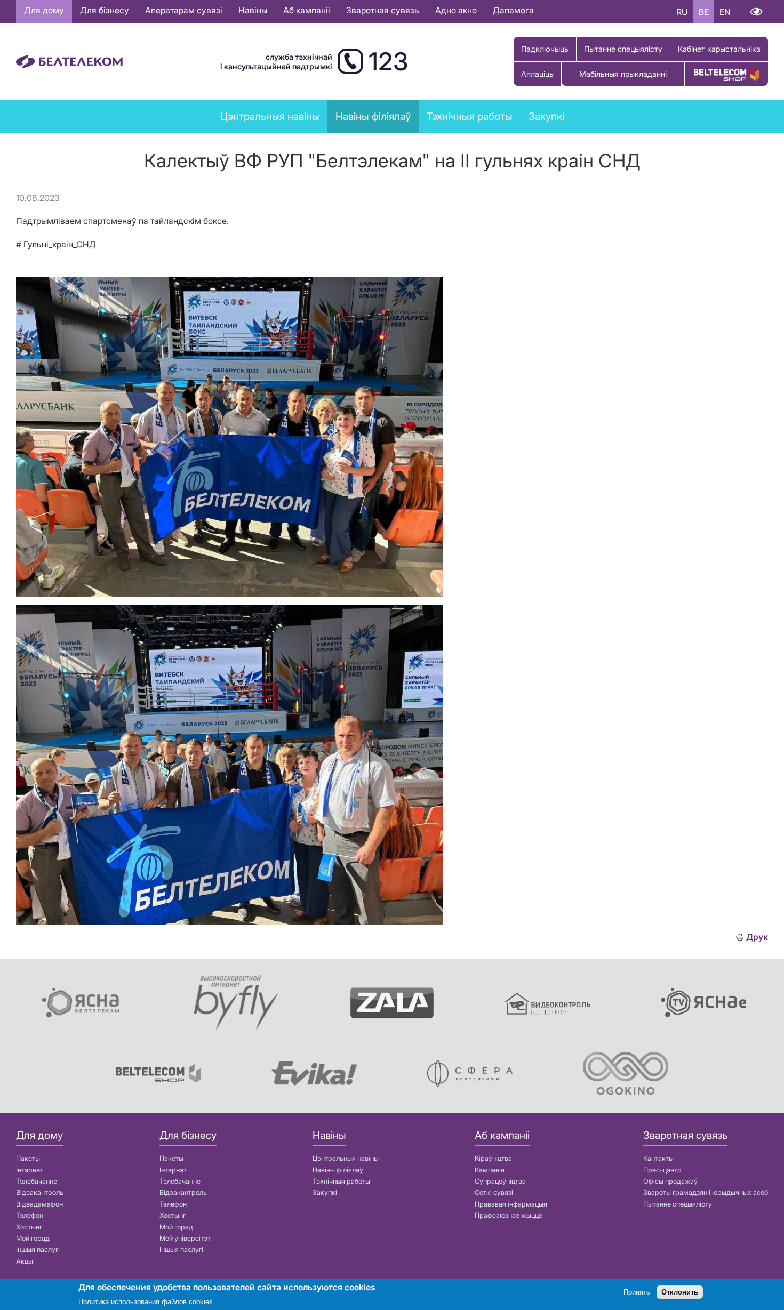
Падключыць (545, 48)
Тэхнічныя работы (470, 116)
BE (704, 11)
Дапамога (513, 10)
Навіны (252, 10)
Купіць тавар (726, 73)
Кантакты (658, 1158)
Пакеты (28, 1158)
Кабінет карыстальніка (719, 48)
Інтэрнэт (29, 1170)
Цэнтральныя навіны (269, 116)
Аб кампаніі (306, 10)
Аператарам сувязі (183, 10)
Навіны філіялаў (338, 1170)
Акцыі (25, 1261)
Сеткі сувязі (494, 1192)
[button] (229, 594)
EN (725, 11)
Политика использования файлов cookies (145, 1302)
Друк (757, 937)
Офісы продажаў (670, 1181)
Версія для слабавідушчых (756, 11)
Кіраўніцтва (493, 1158)
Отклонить (679, 1293)
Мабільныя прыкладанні (623, 73)
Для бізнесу (104, 10)
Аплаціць (537, 73)
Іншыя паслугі (38, 1249)
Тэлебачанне (36, 1181)
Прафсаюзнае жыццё (508, 1215)
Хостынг (29, 1227)
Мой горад (33, 1238)
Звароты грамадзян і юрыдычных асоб (705, 1192)
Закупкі (546, 116)
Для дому (44, 10)
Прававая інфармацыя (511, 1204)
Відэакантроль (39, 1192)
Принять (636, 1293)
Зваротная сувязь (382, 10)
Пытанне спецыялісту (623, 48)
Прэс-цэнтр (662, 1170)
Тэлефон (29, 1215)
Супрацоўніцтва (500, 1181)
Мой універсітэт (185, 1238)
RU (682, 11)
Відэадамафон (39, 1204)
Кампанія (490, 1170)
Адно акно (456, 10)
